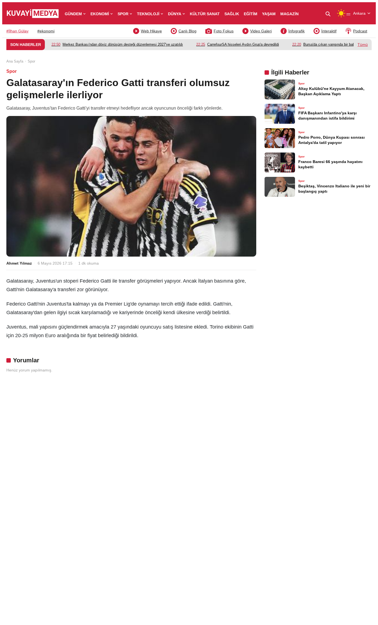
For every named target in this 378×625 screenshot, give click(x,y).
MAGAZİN (289, 14)
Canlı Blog (187, 31)
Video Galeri (261, 31)
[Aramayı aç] (330, 13)
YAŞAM (269, 14)
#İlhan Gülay (17, 31)
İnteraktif (328, 31)
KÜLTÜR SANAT (205, 14)
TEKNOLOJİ (148, 14)
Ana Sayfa (14, 61)
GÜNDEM (73, 14)
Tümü (363, 44)
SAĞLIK (231, 14)
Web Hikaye (151, 31)
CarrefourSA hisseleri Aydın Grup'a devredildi (237, 44)
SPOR (123, 14)
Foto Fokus (224, 31)
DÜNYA (174, 14)
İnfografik (296, 31)
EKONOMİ (99, 14)
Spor (31, 61)
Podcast (360, 31)
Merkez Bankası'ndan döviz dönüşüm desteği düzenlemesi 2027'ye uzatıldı (117, 44)
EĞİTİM (250, 14)
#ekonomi (46, 31)
